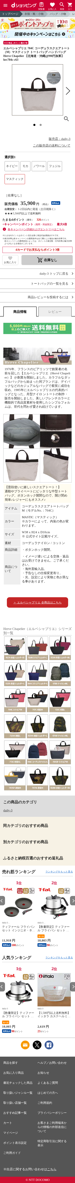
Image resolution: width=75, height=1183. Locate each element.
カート (7, 1122)
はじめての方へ (48, 1092)
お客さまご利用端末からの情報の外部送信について (52, 1127)
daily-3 (7, 810)
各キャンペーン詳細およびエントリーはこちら (36, 229)
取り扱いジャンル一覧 (17, 1092)
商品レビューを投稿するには (48, 297)
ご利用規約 (45, 1102)
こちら (51, 1169)
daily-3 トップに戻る (54, 273)
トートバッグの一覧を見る (49, 283)
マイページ (10, 1132)
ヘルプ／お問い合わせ (52, 1062)
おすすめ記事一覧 (15, 1112)
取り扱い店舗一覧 (15, 1102)
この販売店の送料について (51, 145)
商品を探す (10, 1062)
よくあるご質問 (48, 1082)
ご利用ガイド (12, 1152)
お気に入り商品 (13, 1072)
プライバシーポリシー (52, 1112)
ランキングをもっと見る (59, 871)
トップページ (10, 13)
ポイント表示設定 (15, 1142)
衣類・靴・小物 (34, 13)
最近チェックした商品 (17, 1082)
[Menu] (5, 5)
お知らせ (43, 1072)
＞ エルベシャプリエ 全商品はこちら (37, 602)
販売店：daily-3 (59, 139)
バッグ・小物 (58, 13)
